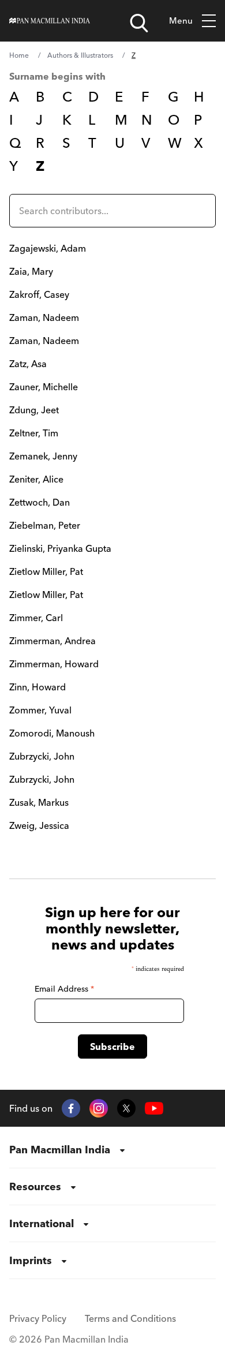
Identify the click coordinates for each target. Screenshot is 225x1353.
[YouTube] (154, 1108)
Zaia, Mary (31, 271)
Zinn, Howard (37, 687)
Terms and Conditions (130, 1318)
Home (19, 55)
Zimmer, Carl (36, 617)
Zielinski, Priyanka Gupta (60, 548)
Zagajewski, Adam (47, 248)
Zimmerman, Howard (54, 664)
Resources (35, 1186)
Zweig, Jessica (39, 825)
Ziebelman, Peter (44, 525)
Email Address (64, 989)
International (41, 1223)
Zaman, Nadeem (44, 317)
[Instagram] (98, 1108)
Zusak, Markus (39, 802)
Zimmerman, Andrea (52, 640)
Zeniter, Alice (36, 479)
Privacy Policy (37, 1318)
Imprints (30, 1260)
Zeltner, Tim (33, 433)
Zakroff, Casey (39, 294)
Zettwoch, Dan (39, 502)
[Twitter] (126, 1108)
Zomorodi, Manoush (52, 733)
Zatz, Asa (28, 363)
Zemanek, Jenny (43, 456)
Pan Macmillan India (59, 1149)
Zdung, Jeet (34, 410)
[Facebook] (71, 1108)
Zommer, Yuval (40, 710)
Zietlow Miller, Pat (46, 571)
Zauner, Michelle (43, 387)
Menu (181, 20)
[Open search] (139, 23)
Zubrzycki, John (41, 756)
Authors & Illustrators (80, 55)
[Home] (49, 21)
